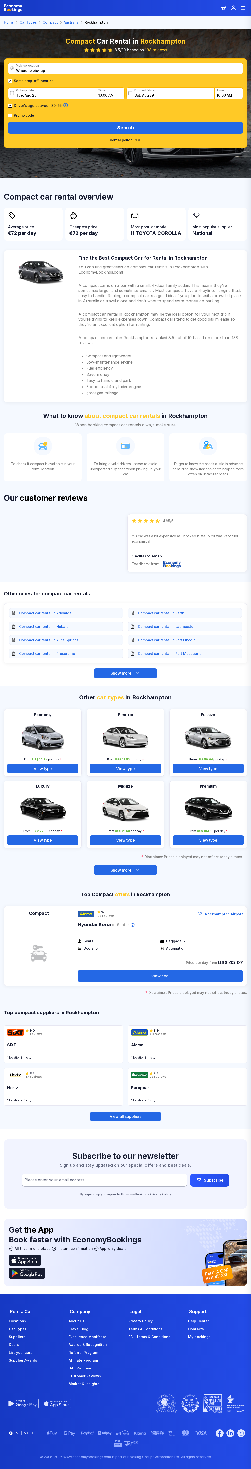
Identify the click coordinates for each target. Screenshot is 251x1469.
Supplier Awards (23, 1360)
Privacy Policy (160, 1194)
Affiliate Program (83, 1360)
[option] (187, 543)
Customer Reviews (85, 1376)
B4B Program (80, 1368)
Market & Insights (84, 1384)
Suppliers (17, 1337)
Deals (14, 1344)
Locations (17, 1321)
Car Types (17, 1329)
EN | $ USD (24, 1433)
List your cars (20, 1352)
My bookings (199, 1337)
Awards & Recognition (88, 1344)
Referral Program (83, 1352)
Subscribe (214, 1180)
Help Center (198, 1321)
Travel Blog (78, 1329)
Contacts (196, 1329)
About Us (76, 1321)
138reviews (156, 49)
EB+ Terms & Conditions (149, 1337)
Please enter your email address (54, 1180)
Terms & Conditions (145, 1329)
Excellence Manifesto (87, 1337)
